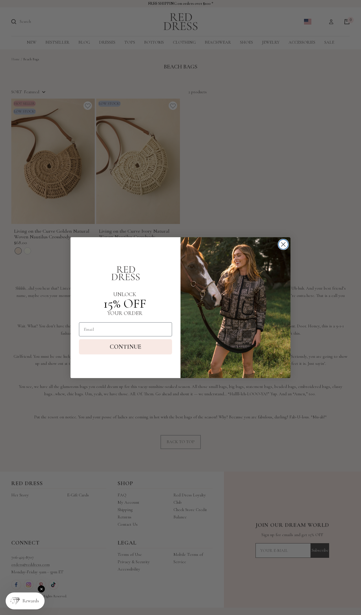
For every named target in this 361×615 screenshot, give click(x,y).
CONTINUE (125, 346)
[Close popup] (41, 588)
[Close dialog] (283, 244)
